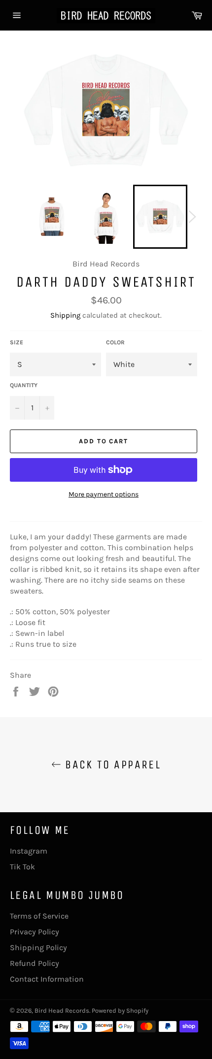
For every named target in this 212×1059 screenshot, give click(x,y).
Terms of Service (39, 916)
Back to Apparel (111, 764)
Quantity (23, 385)
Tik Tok (22, 866)
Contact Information (47, 979)
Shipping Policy (38, 947)
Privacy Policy (34, 931)
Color (115, 342)
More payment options (104, 494)
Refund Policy (34, 963)
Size (16, 342)
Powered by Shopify (120, 1010)
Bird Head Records (62, 1010)
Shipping (65, 315)
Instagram (28, 851)
